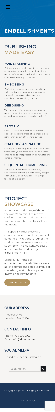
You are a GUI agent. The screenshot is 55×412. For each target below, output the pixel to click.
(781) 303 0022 (22, 335)
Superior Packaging (28, 357)
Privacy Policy (27, 400)
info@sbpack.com (23, 339)
